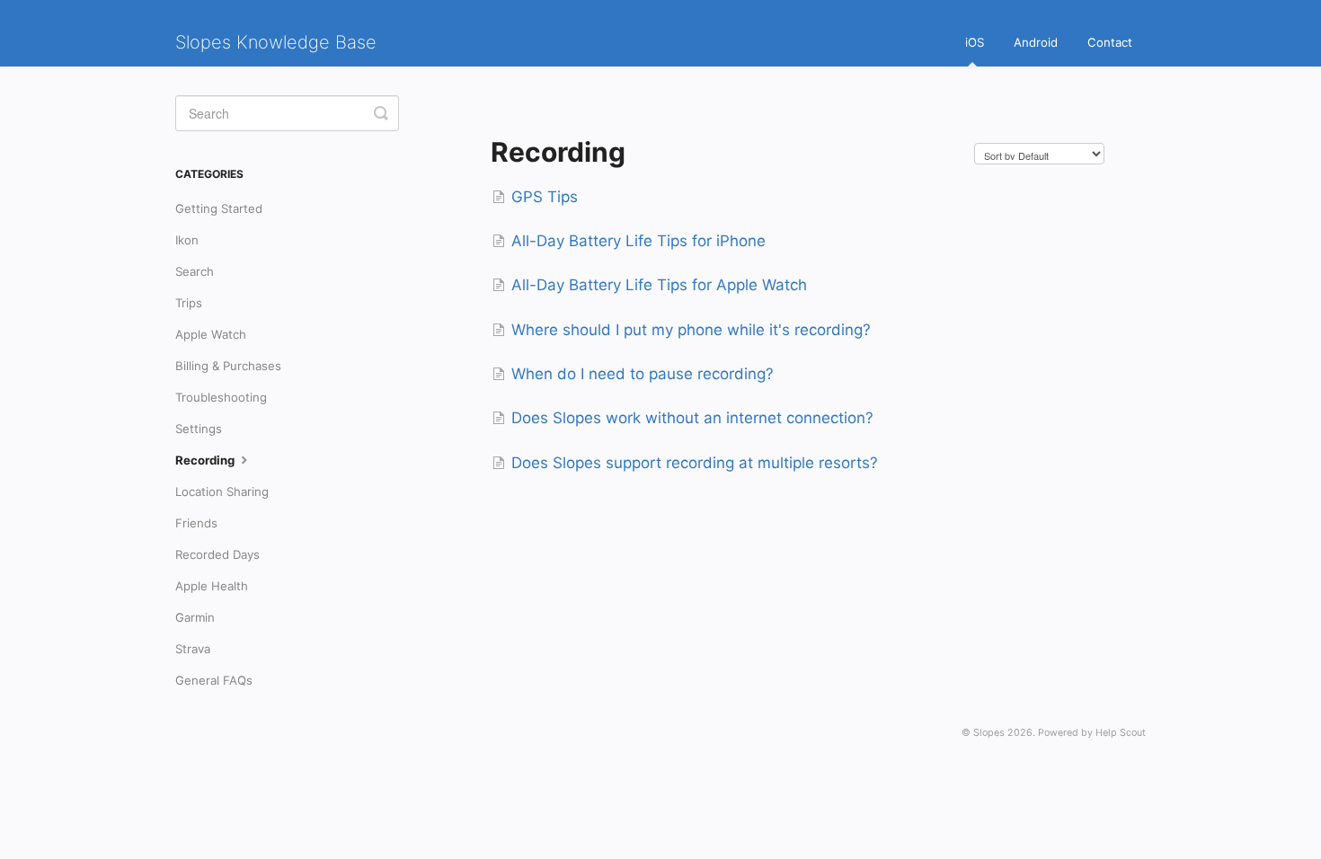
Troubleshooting (221, 397)
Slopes (989, 733)
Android (1036, 42)
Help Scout (1120, 733)
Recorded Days (217, 554)
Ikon (187, 240)
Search (194, 271)
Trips (188, 303)
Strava (192, 649)
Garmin (195, 617)
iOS (974, 42)
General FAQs (214, 680)
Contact (1109, 42)
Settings (198, 428)
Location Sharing (222, 491)
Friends (196, 523)
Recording (206, 460)
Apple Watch (210, 334)
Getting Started (218, 208)
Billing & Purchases (228, 366)
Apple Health (211, 586)
